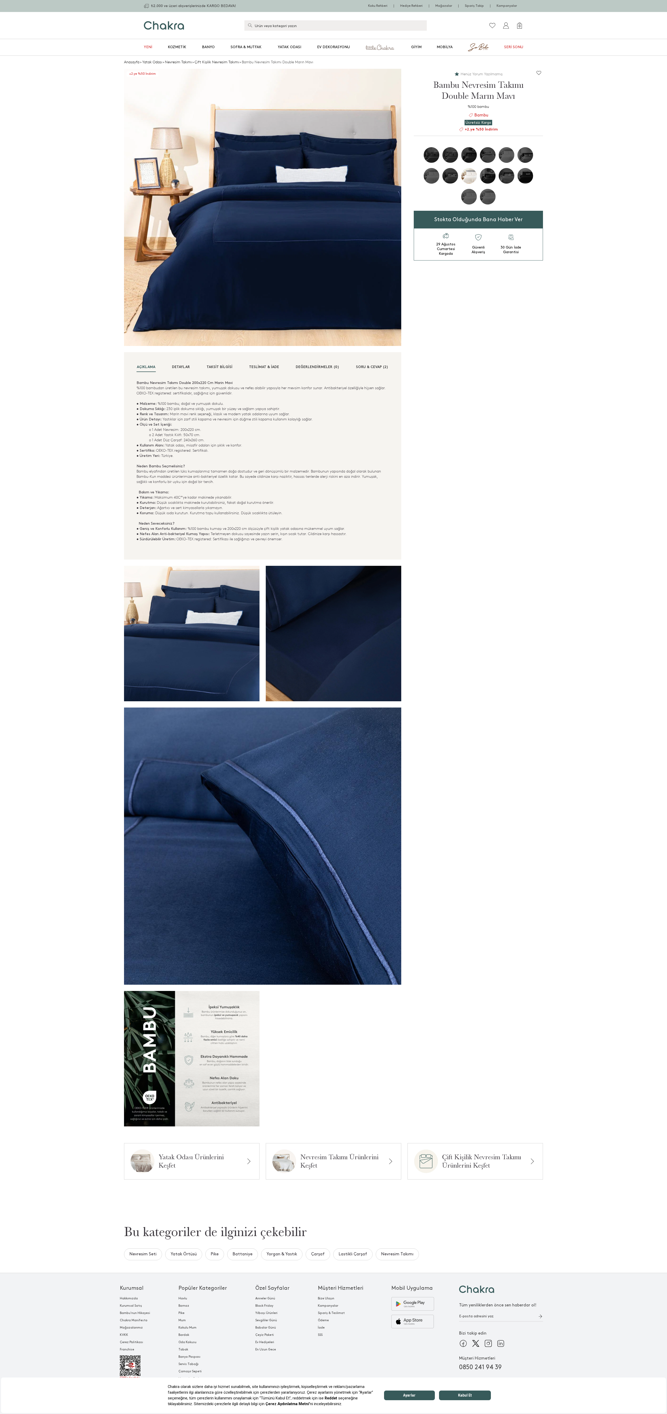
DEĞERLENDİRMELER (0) (317, 367)
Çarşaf (318, 1254)
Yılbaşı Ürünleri (266, 1313)
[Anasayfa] (164, 25)
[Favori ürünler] (492, 25)
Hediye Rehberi (411, 5)
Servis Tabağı (188, 1364)
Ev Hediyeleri (264, 1342)
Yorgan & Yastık (282, 1254)
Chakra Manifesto (133, 1320)
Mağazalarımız (131, 1327)
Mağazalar (443, 5)
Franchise (127, 1349)
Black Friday (264, 1305)
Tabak (183, 1349)
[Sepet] (519, 25)
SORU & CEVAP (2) (372, 367)
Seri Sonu (513, 47)
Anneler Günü (265, 1298)
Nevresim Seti (143, 1254)
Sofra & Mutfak (246, 47)
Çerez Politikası (131, 1342)
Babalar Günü (265, 1327)
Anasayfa (131, 62)
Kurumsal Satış (131, 1305)
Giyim (416, 47)
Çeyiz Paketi (264, 1335)
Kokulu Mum (187, 1327)
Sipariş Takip (474, 5)
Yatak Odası (289, 47)
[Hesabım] (506, 25)
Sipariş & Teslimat (331, 1313)
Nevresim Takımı (178, 62)
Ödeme (323, 1320)
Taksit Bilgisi (219, 367)
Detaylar (181, 367)
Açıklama (146, 367)
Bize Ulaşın (326, 1298)
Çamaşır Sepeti (190, 1371)
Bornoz (183, 1305)
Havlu (182, 1298)
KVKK (124, 1335)
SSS (320, 1335)
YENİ (148, 47)
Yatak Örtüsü (184, 1254)
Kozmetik (177, 47)
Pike (215, 1254)
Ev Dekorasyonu (333, 47)
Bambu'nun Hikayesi (135, 1313)
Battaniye (242, 1254)
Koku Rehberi (377, 5)
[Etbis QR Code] (135, 1367)
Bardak (183, 1335)
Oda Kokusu (187, 1342)
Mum (182, 1320)
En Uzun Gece (265, 1349)
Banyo (208, 47)
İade (321, 1327)
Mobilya (445, 47)
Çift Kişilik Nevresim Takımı (217, 62)
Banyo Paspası (189, 1356)
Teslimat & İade (264, 367)
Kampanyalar (507, 5)
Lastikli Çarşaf (353, 1254)
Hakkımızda (129, 1298)
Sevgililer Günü (266, 1320)
